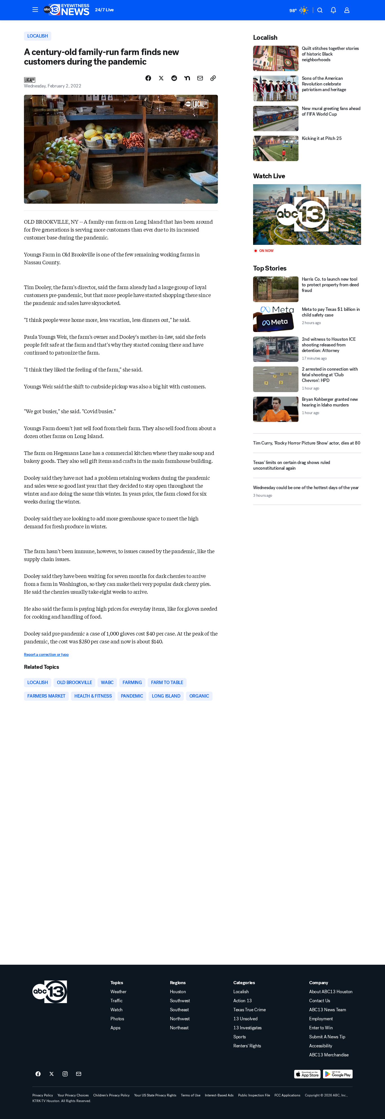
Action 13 (242, 1001)
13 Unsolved (245, 1019)
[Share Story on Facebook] (148, 78)
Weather (118, 992)
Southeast (179, 1010)
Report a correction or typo (46, 654)
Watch (116, 1010)
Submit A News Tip (327, 1037)
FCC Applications (287, 1095)
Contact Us (319, 1001)
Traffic (116, 1001)
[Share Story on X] (161, 78)
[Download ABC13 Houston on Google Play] (338, 1074)
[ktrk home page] (49, 992)
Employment (321, 1019)
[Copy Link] (213, 78)
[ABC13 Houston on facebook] (38, 1074)
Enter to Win (321, 1028)
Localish (241, 992)
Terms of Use (190, 1095)
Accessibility (320, 1046)
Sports (239, 1037)
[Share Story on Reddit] (174, 78)
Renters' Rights (247, 1046)
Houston (178, 992)
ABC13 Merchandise (329, 1055)
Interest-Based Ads (219, 1095)
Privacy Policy (42, 1095)
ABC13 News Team (327, 1010)
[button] (35, 9)
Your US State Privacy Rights (155, 1095)
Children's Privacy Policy (111, 1095)
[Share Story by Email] (200, 78)
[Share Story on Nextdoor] (187, 78)
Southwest (180, 1001)
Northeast (179, 1028)
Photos (117, 1019)
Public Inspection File (254, 1095)
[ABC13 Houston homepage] (66, 10)
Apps (115, 1028)
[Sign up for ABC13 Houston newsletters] (78, 1074)
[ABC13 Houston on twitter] (51, 1074)
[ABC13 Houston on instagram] (65, 1074)
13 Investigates (247, 1028)
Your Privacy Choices (73, 1095)
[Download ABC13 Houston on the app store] (307, 1074)
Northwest (180, 1019)
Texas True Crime (249, 1010)
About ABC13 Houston (331, 992)
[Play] (307, 214)
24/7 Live (104, 10)
